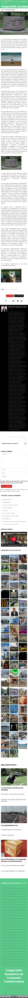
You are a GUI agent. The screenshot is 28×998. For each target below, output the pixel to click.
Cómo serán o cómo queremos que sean (10, 524)
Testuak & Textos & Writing (11, 289)
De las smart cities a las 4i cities (8, 958)
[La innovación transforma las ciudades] (14, 777)
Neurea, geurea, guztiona (7, 499)
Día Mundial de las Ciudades (7, 961)
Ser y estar (4, 950)
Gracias (3, 966)
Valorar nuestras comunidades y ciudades (10, 516)
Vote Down (20, 295)
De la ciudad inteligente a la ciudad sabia (13, 871)
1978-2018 (4, 928)
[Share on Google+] (13, 301)
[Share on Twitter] (9, 301)
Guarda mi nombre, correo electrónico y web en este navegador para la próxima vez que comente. (14, 482)
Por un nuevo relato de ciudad (8, 933)
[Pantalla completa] (25, 545)
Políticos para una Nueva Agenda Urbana (10, 936)
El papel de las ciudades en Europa (8, 941)
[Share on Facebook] (6, 301)
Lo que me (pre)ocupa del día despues (9, 963)
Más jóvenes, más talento (7, 507)
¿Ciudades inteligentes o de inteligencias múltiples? (12, 947)
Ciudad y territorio (5, 952)
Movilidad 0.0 (5, 510)
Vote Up (11, 295)
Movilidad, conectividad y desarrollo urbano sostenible (12, 919)
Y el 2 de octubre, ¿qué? (6, 944)
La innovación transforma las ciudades (9, 504)
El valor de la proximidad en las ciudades (12, 865)
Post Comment (6, 486)
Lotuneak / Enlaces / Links (8, 0)
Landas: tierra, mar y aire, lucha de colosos (17, 437)
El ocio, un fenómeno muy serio (8, 513)
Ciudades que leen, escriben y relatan (9, 939)
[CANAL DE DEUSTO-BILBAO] (14, 585)
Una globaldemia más (6, 518)
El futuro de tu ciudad (6, 930)
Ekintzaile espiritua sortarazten (10, 443)
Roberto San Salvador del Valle (17, 307)
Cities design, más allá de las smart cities (10, 955)
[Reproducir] (2, 545)
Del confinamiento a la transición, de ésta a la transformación (14, 521)
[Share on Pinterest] (17, 301)
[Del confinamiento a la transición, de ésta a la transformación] (14, 848)
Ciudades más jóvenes (7, 835)
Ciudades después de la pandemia (11, 829)
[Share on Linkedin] (21, 301)
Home (2, 9)
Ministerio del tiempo (6, 502)
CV (1, 0)
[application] (14, 539)
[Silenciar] (23, 545)
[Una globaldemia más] (14, 814)
